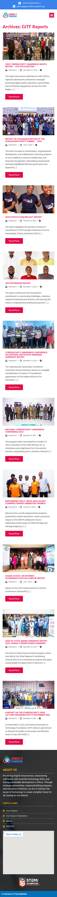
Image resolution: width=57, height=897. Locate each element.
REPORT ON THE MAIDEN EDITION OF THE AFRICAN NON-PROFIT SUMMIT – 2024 (25, 140)
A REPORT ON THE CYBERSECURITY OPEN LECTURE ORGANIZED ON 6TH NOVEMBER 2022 (27, 713)
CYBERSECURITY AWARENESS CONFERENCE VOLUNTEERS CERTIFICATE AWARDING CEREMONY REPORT (26, 354)
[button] (51, 15)
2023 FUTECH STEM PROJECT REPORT (23, 217)
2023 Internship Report (18, 283)
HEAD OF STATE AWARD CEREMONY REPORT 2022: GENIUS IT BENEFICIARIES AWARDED (26, 642)
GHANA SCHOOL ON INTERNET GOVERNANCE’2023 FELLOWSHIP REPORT (25, 577)
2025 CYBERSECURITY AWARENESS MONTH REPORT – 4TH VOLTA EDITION (26, 65)
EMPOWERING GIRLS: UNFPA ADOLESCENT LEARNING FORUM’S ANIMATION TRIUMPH (25, 502)
